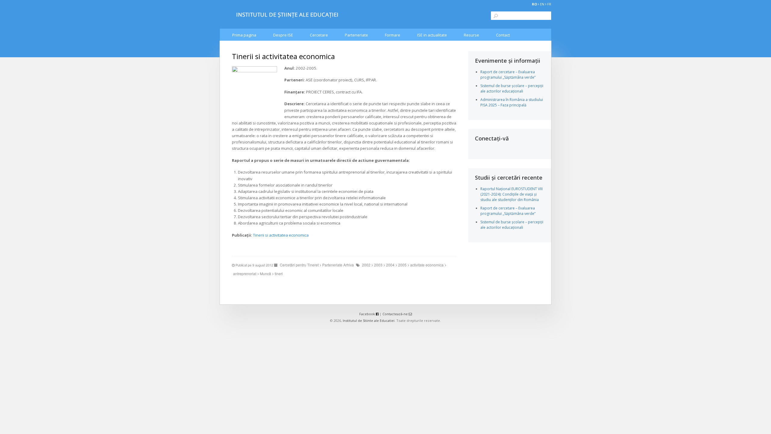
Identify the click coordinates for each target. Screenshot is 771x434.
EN (542, 4)
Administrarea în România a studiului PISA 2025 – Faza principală (511, 102)
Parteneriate (356, 35)
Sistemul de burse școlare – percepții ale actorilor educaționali (511, 88)
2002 (366, 264)
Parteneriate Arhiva (338, 264)
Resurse (471, 35)
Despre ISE (283, 35)
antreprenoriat (244, 273)
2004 (390, 264)
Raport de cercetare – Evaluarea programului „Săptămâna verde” (507, 74)
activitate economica (427, 264)
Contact (503, 35)
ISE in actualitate (432, 35)
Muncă (265, 273)
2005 (402, 264)
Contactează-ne (395, 314)
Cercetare (319, 35)
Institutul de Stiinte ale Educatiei (369, 320)
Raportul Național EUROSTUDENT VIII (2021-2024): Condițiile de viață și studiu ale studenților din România (511, 194)
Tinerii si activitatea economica (281, 235)
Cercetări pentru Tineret (299, 264)
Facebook (367, 314)
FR (549, 4)
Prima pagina (244, 35)
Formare (392, 35)
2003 (378, 264)
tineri (279, 273)
